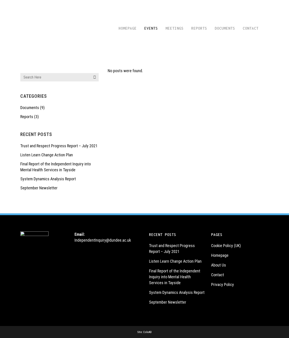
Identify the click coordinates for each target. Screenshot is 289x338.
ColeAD (147, 332)
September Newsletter (39, 188)
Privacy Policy (222, 284)
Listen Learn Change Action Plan (46, 154)
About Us (218, 265)
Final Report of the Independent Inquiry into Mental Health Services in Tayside (174, 277)
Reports (26, 116)
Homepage (219, 255)
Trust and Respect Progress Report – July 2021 (59, 145)
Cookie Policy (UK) (226, 245)
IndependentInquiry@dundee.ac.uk (103, 240)
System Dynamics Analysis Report (48, 178)
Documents (29, 107)
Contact (217, 274)
